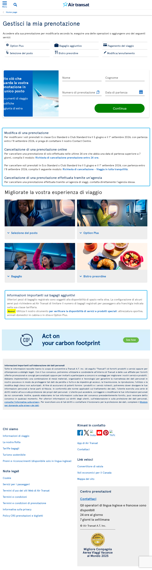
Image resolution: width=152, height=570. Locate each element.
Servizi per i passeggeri (16, 484)
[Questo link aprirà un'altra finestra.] (98, 92)
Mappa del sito (85, 479)
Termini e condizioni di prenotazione (24, 503)
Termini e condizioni (15, 496)
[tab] (40, 219)
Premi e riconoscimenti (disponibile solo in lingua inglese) (37, 461)
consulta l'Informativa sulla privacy (21, 401)
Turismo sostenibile (14, 454)
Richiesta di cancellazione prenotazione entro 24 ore (66, 157)
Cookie (7, 478)
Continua (119, 108)
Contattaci (83, 449)
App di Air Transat (87, 443)
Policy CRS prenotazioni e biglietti (23, 515)
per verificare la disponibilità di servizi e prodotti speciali (83, 311)
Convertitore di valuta (90, 466)
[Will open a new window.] (80, 433)
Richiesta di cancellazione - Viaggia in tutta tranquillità (95, 169)
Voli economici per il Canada (94, 472)
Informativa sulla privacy (17, 509)
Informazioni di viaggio (16, 436)
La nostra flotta (11, 442)
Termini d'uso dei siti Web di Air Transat (26, 490)
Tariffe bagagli (11, 448)
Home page (11, 12)
